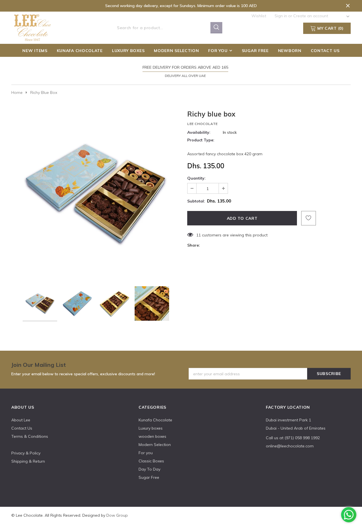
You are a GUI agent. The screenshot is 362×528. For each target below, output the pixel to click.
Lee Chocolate (202, 124)
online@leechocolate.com (290, 446)
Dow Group (117, 515)
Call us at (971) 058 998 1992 (293, 437)
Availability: (198, 132)
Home (17, 92)
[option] (181, 71)
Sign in (281, 15)
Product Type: (200, 140)
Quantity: (196, 178)
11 (198, 235)
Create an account (310, 15)
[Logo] (32, 26)
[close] (348, 5)
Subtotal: (196, 201)
